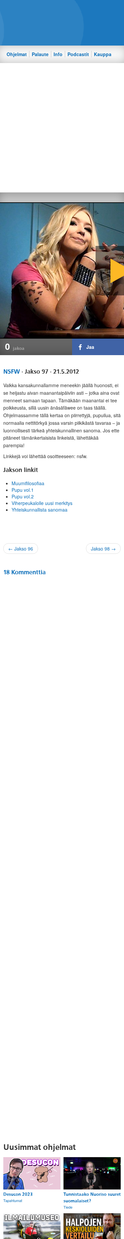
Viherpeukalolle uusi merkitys (42, 503)
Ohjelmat (17, 54)
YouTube (69, 10)
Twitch (81, 10)
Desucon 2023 (18, 1194)
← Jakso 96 (20, 548)
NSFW (11, 371)
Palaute (40, 54)
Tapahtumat (12, 1200)
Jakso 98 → (103, 548)
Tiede (67, 1207)
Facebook (47, 10)
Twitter (58, 10)
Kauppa (102, 54)
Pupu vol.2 (23, 496)
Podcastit (78, 54)
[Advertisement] (62, 127)
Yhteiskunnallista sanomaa (39, 509)
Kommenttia (24, 572)
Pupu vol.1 (23, 489)
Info (58, 54)
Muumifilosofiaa (28, 483)
